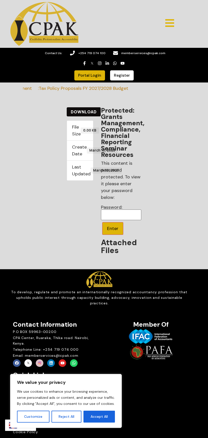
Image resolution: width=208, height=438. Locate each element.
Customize (33, 416)
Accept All (99, 416)
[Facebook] (17, 363)
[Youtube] (62, 363)
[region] (66, 401)
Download (84, 112)
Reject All (66, 416)
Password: (112, 207)
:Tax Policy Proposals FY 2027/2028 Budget (79, 88)
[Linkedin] (51, 363)
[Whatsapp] (74, 363)
